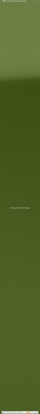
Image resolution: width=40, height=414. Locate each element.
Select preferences (35, 412)
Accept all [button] (28, 412)
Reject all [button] (31, 412)
